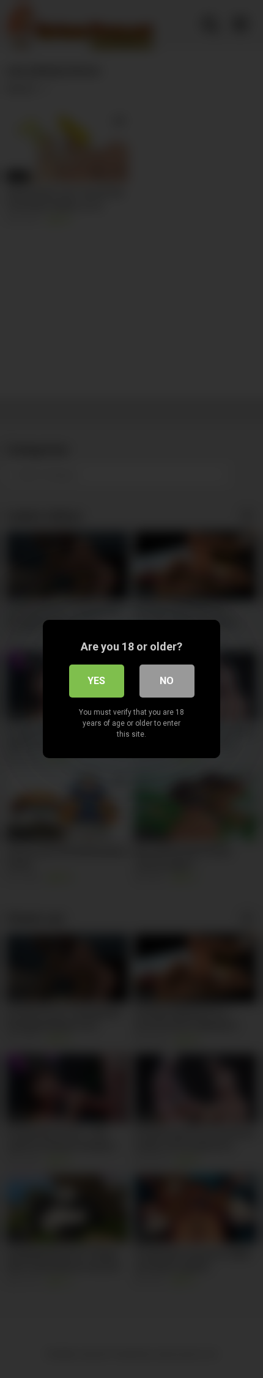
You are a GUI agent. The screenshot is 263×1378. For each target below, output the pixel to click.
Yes (96, 681)
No (167, 681)
